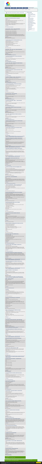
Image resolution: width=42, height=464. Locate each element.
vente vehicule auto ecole (10, 327)
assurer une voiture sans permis (16, 356)
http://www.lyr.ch (8, 135)
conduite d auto (30, 27)
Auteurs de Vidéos (15, 9)
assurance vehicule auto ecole (19, 136)
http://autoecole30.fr (9, 165)
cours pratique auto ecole (19, 276)
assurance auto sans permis (31, 20)
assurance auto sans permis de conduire (31, 17)
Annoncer (26, 9)
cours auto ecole (30, 26)
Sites (12, 9)
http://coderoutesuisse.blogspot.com (10, 119)
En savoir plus (8, 463)
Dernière (14, 457)
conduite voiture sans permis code (31, 30)
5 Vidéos (9, 16)
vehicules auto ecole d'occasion (12, 146)
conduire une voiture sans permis (32, 23)
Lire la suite (6, 25)
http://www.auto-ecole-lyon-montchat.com (11, 183)
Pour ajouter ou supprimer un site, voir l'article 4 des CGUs (12, 460)
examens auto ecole (11, 136)
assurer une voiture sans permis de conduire (31, 15)
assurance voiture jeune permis (8, 356)
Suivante (12, 457)
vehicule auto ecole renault (15, 327)
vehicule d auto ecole (11, 156)
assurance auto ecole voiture (8, 277)
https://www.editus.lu (9, 75)
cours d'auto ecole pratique (12, 276)
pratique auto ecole (30, 24)
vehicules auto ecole (30, 21)
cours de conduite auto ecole (31, 28)
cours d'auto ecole (21, 277)
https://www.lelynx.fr (9, 371)
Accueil (6, 9)
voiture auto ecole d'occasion (19, 146)
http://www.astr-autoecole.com (10, 379)
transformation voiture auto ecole (17, 156)
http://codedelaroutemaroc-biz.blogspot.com (11, 54)
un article (23, 9)
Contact (29, 9)
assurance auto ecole (15, 277)
